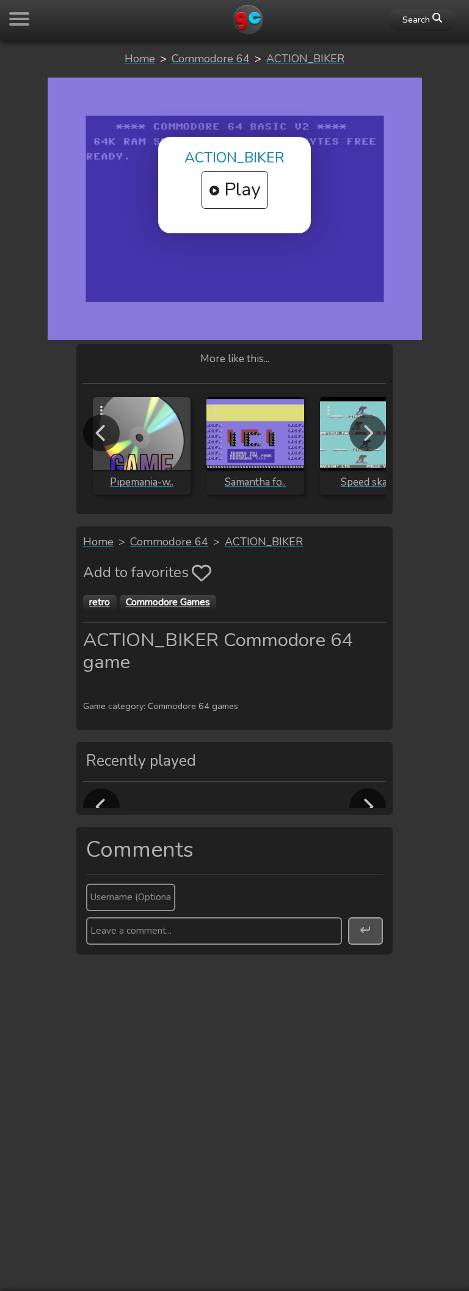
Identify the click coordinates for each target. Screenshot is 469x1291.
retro (99, 602)
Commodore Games (168, 602)
